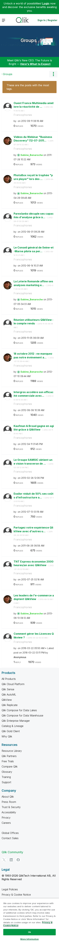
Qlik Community (12, 852)
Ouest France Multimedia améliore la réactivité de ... (33, 106)
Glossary (7, 771)
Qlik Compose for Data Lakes (19, 710)
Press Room (9, 801)
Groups (29, 40)
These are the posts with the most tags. (28, 87)
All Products (9, 678)
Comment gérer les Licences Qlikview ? (34, 635)
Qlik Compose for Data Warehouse (22, 715)
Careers (6, 822)
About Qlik (8, 796)
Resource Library (12, 750)
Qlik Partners (9, 756)
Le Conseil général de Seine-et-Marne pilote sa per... (34, 251)
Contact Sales (10, 838)
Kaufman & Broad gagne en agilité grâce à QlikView (34, 429)
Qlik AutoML (9, 694)
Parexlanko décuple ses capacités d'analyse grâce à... (34, 217)
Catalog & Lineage (12, 726)
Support (6, 782)
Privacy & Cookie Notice (16, 894)
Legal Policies (10, 889)
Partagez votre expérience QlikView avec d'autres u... (33, 531)
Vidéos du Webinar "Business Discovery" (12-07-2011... (34, 140)
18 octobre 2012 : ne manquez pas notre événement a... (34, 357)
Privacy (6, 817)
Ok (29, 932)
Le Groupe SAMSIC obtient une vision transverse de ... (34, 463)
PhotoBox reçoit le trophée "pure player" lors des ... (34, 179)
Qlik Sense (8, 689)
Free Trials (8, 761)
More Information (29, 939)
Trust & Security (11, 807)
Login (45, 3)
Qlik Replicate (10, 705)
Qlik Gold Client (11, 731)
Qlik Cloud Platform (13, 684)
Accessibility (9, 812)
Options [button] (53, 74)
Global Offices (10, 833)
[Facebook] (18, 859)
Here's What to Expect (35, 64)
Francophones (23, 114)
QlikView (7, 699)
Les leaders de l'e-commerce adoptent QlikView (34, 599)
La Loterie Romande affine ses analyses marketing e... (33, 285)
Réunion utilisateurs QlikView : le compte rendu (33, 323)
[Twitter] (4, 859)
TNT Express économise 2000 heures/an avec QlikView (34, 565)
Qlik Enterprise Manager (16, 720)
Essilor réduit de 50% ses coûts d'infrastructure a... (34, 497)
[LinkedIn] (11, 859)
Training (6, 777)
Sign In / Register (47, 20)
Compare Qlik (10, 766)
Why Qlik (7, 736)
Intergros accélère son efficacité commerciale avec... (33, 395)
